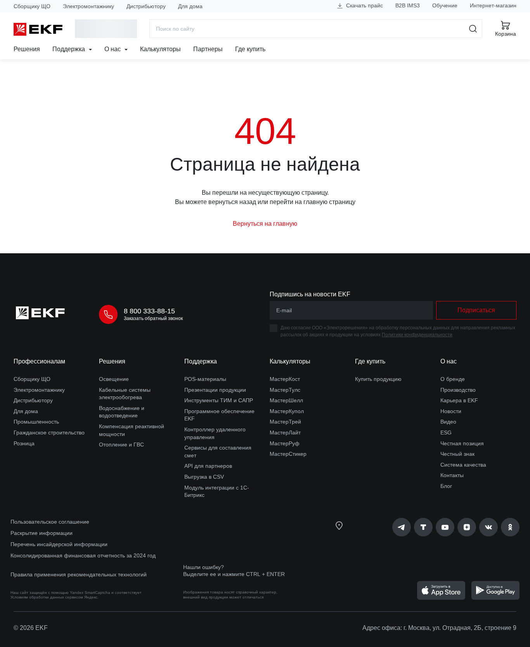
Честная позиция (462, 443)
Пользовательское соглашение (49, 522)
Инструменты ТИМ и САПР (218, 400)
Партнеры (208, 49)
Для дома (190, 6)
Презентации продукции (215, 390)
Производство (458, 390)
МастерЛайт (285, 432)
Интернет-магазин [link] (493, 5)
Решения (27, 49)
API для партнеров (208, 466)
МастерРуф (285, 443)
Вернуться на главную (265, 223)
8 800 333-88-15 (149, 311)
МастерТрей (285, 422)
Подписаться (476, 310)
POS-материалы (205, 379)
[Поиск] (473, 28)
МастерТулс (285, 390)
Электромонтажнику (88, 6)
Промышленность (36, 422)
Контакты (452, 475)
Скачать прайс (364, 5)
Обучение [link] (444, 5)
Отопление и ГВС (121, 444)
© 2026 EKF (31, 628)
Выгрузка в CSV (204, 477)
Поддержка (69, 49)
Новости (450, 411)
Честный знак (457, 454)
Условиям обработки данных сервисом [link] (46, 597)
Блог (446, 486)
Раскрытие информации (41, 533)
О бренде (452, 379)
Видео (448, 422)
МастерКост (285, 379)
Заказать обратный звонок (153, 318)
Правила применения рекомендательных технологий (78, 574)
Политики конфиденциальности (417, 334)
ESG (446, 432)
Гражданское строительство (49, 432)
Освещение (114, 379)
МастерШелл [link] (286, 400)
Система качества (463, 465)
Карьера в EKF (459, 400)
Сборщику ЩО (32, 6)
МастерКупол (287, 411)
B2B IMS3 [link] (407, 5)
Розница (24, 443)
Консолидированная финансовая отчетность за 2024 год (83, 555)
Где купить (250, 49)
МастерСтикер (288, 454)
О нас (113, 49)
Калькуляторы (160, 49)
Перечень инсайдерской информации (58, 544)
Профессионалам (39, 361)
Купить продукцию (378, 379)
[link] (401, 527)
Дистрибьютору (146, 6)
